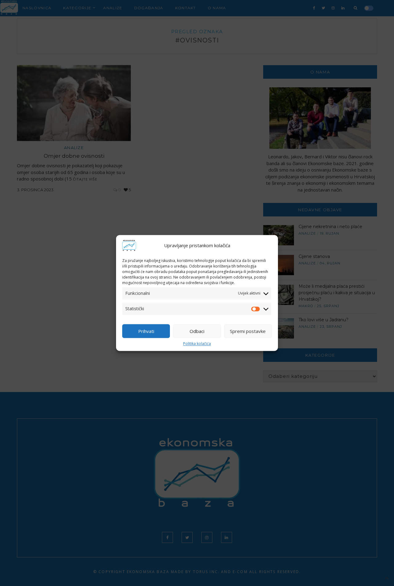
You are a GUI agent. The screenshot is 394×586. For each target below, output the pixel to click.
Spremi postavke (248, 331)
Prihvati (146, 331)
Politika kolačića (197, 343)
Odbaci (197, 331)
